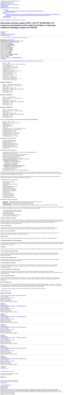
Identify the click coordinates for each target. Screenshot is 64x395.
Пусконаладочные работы (14, 15)
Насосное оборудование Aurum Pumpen (49, 389)
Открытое (8, 39)
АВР (9, 41)
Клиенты (19, 10)
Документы (40, 60)
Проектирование (51, 14)
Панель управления (13, 60)
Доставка (12, 14)
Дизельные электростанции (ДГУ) (12, 19)
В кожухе (13, 39)
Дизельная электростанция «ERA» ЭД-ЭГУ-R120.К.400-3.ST (13, 337)
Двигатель (2, 60)
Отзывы (10, 10)
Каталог (2, 19)
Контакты (41, 10)
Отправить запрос (4, 5)
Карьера (7, 10)
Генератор (7, 60)
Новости (37, 10)
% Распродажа (12, 12)
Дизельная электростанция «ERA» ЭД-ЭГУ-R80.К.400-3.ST (13, 316)
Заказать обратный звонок (13, 4)
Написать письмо (4, 387)
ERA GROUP (5, 371)
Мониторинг (37, 15)
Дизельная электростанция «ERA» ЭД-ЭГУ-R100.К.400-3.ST (13, 327)
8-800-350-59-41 (3, 4)
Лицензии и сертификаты (26, 10)
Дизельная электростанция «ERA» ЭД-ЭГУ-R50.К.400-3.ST (13, 305)
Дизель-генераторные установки (21, 389)
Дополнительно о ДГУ (22, 60)
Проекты (33, 10)
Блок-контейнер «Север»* (32, 60)
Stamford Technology (13, 40)
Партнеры (14, 10)
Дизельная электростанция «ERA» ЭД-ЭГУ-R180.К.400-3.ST (13, 358)
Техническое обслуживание (25, 15)
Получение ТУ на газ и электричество (22, 14)
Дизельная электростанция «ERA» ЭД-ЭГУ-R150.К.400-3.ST (13, 348)
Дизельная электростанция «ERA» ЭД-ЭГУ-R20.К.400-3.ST (13, 295)
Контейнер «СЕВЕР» (14, 41)
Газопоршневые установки (34, 389)
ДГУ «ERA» (22, 19)
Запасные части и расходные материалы (38, 14)
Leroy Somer (20, 40)
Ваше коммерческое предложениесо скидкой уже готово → (7, 35)
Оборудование (6, 12)
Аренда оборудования (44, 15)
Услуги (4, 13)
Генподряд (8, 14)
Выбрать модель (3, 304)
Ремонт (33, 15)
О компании (5, 9)
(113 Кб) (5, 290)
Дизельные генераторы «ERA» (7, 389)
